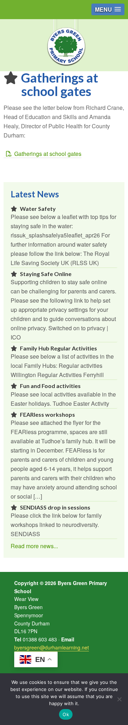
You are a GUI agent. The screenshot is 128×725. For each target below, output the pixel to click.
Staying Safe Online (45, 273)
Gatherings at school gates (47, 154)
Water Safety (38, 208)
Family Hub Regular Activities (58, 348)
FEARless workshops (47, 414)
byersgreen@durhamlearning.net (51, 647)
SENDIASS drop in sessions (55, 507)
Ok (66, 714)
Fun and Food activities (50, 385)
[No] (119, 699)
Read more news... (34, 546)
